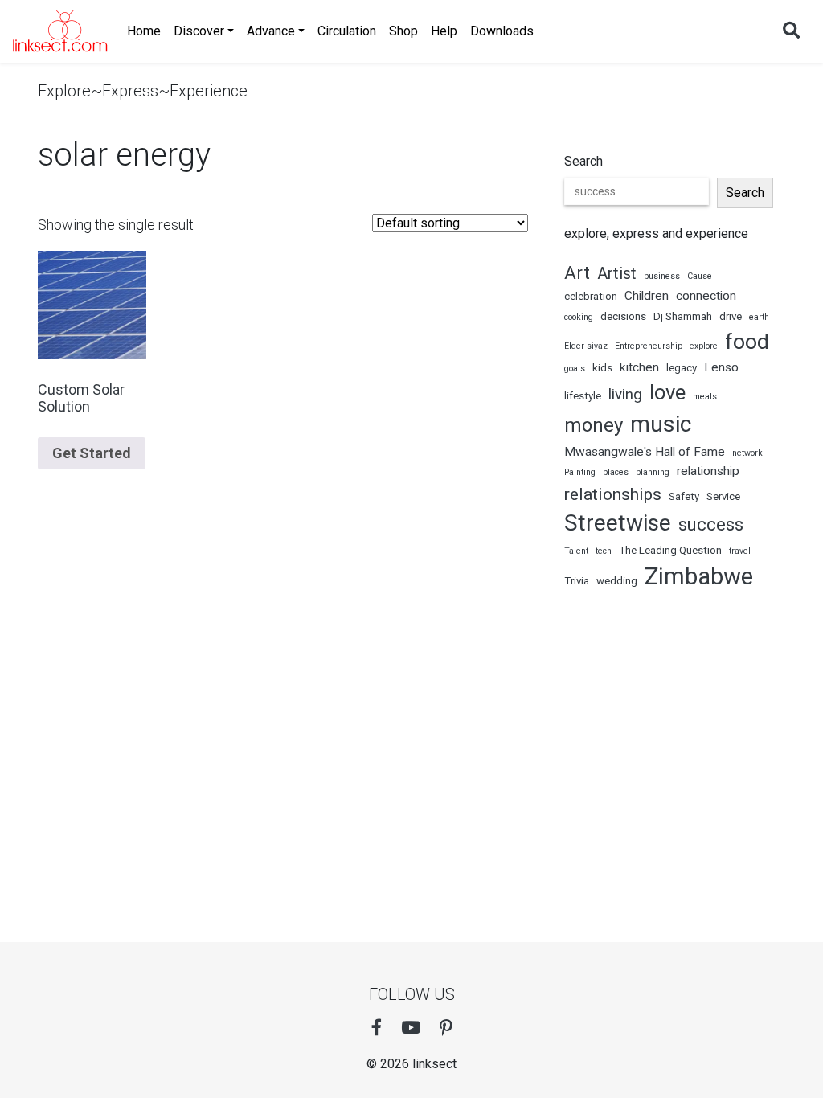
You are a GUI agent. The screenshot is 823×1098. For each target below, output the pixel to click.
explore (704, 346)
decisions (623, 316)
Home (144, 31)
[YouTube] (410, 1028)
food (747, 341)
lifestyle (582, 396)
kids (602, 368)
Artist (617, 273)
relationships (612, 494)
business (662, 276)
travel (740, 551)
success (710, 524)
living (625, 394)
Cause (699, 276)
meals (705, 396)
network (747, 453)
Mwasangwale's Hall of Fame (644, 452)
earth (759, 317)
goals (574, 368)
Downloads (502, 31)
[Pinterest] (446, 1028)
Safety (684, 496)
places (616, 472)
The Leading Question (670, 550)
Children (646, 296)
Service (723, 496)
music (660, 424)
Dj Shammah (682, 316)
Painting (580, 472)
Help (444, 31)
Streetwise (617, 523)
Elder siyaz (586, 346)
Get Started (91, 453)
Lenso (721, 367)
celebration (590, 296)
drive (730, 316)
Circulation (346, 31)
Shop (403, 31)
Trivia (576, 581)
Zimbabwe (699, 576)
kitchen (639, 367)
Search (583, 161)
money (593, 425)
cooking (578, 317)
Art (577, 272)
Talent (576, 551)
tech (604, 551)
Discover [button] (199, 31)
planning (652, 472)
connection (706, 296)
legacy (681, 368)
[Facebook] (376, 1028)
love (667, 392)
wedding (616, 581)
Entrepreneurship (648, 346)
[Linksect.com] (60, 31)
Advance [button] (271, 31)
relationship (708, 471)
